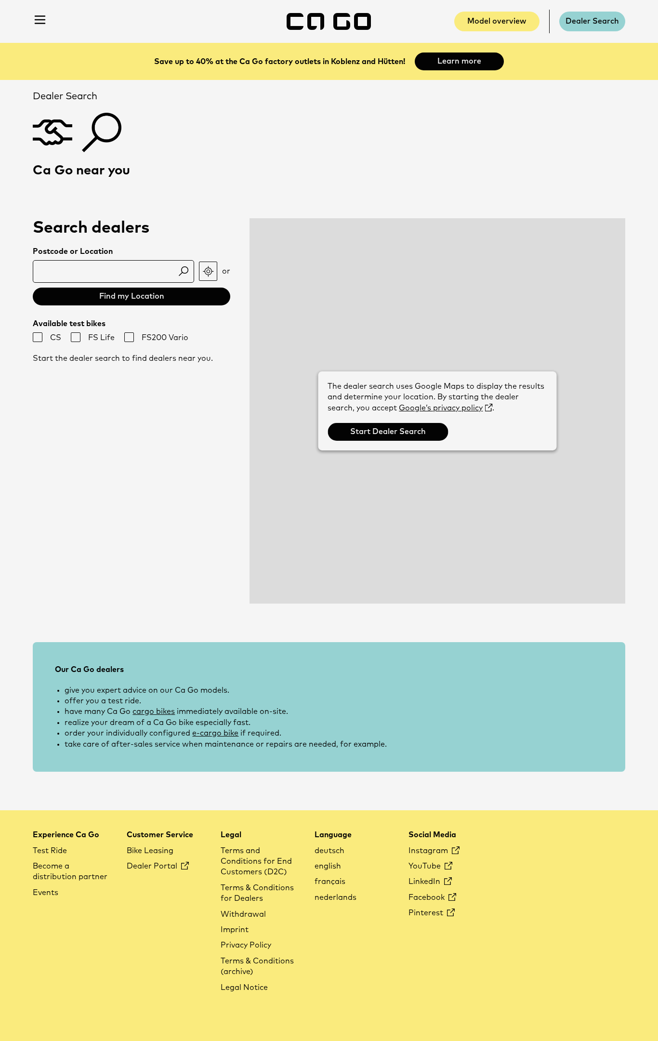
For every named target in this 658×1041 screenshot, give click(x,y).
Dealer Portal (153, 866)
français (330, 881)
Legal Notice (244, 987)
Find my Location (131, 296)
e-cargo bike (215, 733)
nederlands (335, 897)
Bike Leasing (150, 851)
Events (45, 892)
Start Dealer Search (388, 431)
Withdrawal (243, 914)
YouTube (425, 866)
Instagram (429, 851)
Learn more (459, 61)
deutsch (329, 851)
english (328, 866)
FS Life (101, 338)
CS (55, 338)
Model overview (496, 21)
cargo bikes (153, 711)
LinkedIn (425, 881)
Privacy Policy (246, 945)
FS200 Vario (165, 338)
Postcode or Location (73, 251)
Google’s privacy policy (441, 408)
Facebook (427, 897)
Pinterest (426, 913)
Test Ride (50, 851)
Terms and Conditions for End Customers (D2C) (256, 861)
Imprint (235, 930)
